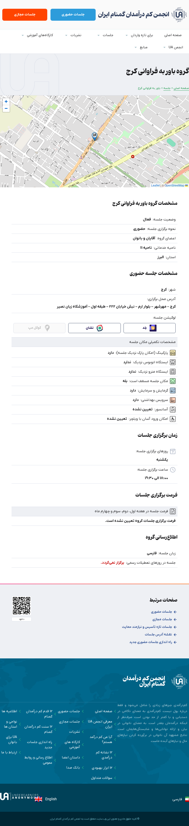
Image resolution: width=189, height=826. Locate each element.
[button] (94, 136)
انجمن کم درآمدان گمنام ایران (133, 15)
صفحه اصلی (181, 88)
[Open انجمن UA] (164, 47)
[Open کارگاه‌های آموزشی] (22, 35)
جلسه (167, 88)
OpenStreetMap (174, 185)
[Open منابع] (135, 47)
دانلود (21, 619)
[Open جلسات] (98, 35)
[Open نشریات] (66, 35)
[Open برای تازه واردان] (126, 35)
